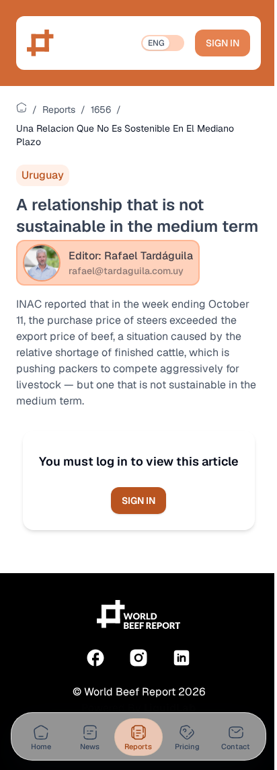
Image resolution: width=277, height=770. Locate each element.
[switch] (162, 43)
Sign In (222, 43)
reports (58, 109)
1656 (101, 109)
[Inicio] (21, 107)
